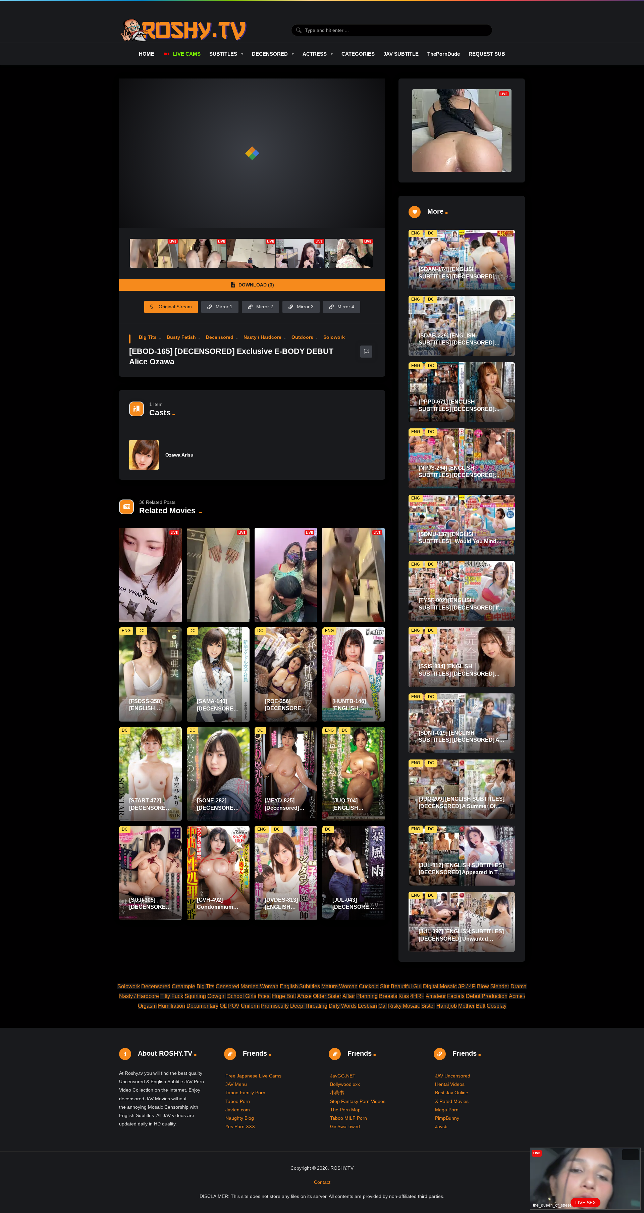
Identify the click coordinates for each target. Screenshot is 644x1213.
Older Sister (327, 996)
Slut (384, 986)
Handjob (446, 1006)
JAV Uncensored (452, 1075)
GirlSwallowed (345, 1126)
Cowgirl (216, 996)
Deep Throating (308, 1006)
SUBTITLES (223, 54)
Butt (480, 1006)
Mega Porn (447, 1109)
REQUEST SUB (487, 54)
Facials (456, 996)
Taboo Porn (237, 1101)
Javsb (441, 1126)
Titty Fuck (171, 996)
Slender (499, 986)
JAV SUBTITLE (401, 54)
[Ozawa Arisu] (144, 455)
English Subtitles (300, 986)
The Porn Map (345, 1109)
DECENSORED (270, 54)
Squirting (195, 996)
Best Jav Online (451, 1092)
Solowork (334, 337)
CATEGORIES (358, 54)
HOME (146, 54)
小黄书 (337, 1092)
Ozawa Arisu (179, 455)
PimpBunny (447, 1118)
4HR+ (417, 996)
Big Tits (148, 337)
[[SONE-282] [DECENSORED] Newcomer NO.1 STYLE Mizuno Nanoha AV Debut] (218, 774)
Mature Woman (339, 986)
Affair (348, 996)
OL (223, 1006)
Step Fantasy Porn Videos (357, 1101)
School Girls (241, 996)
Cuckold (369, 986)
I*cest (264, 996)
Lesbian (367, 1006)
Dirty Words (343, 1006)
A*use (304, 996)
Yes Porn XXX (240, 1126)
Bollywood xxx (345, 1084)
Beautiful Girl (406, 986)
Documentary (202, 1006)
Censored (227, 986)
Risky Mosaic (404, 1006)
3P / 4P (467, 986)
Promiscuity (275, 1006)
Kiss (403, 996)
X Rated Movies (452, 1101)
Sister (428, 1006)
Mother (466, 1006)
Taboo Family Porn (245, 1092)
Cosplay (496, 1006)
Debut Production (486, 996)
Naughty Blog (239, 1118)
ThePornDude (443, 54)
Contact (322, 1182)
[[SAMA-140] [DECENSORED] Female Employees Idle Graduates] (218, 674)
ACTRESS (315, 54)
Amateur (436, 996)
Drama (519, 986)
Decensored (219, 337)
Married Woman (259, 986)
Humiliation (171, 1006)
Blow (483, 986)
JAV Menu (236, 1084)
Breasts (388, 996)
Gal (382, 1006)
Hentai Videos (450, 1084)
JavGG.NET (343, 1075)
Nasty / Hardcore (262, 337)
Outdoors (302, 337)
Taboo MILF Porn (348, 1118)
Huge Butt (284, 996)
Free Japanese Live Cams (253, 1075)
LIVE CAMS (186, 54)
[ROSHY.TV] (183, 30)
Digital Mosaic (440, 986)
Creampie (183, 986)
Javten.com (237, 1109)
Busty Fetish (181, 337)
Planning (367, 996)
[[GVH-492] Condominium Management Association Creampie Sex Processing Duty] (218, 873)
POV (233, 1006)
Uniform (250, 1006)
